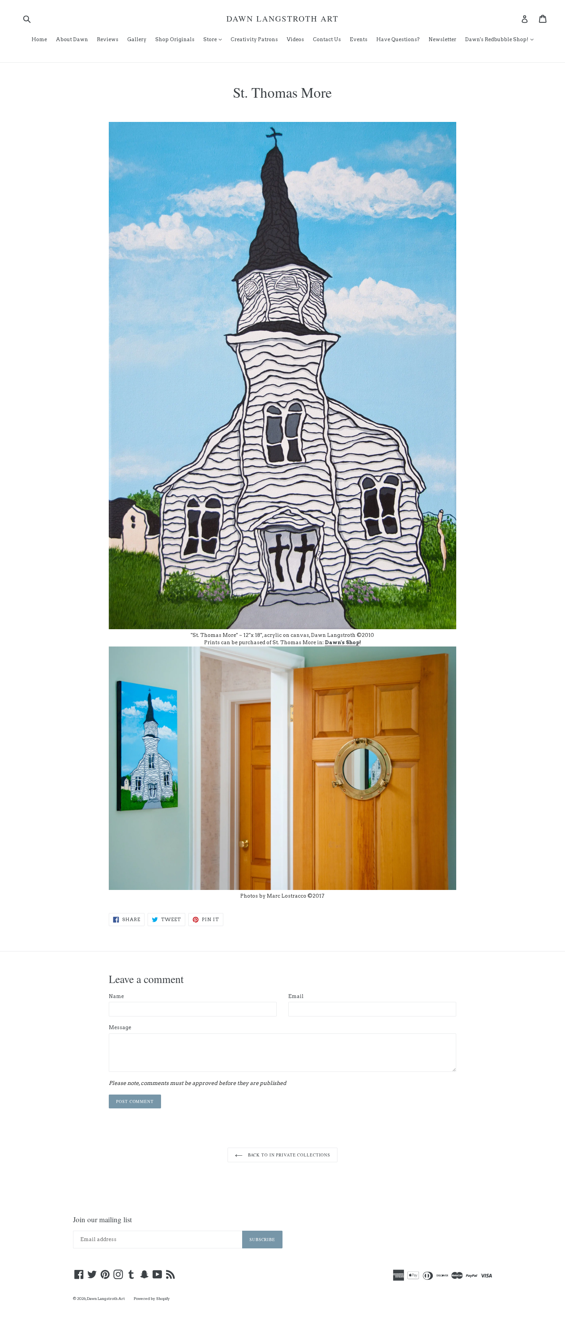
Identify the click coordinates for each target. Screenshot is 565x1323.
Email (296, 996)
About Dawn (72, 39)
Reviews (107, 39)
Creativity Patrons (254, 39)
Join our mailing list (102, 1219)
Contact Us (327, 39)
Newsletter (442, 39)
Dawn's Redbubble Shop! (501, 39)
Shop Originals (174, 39)
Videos (295, 39)
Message (120, 1027)
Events (358, 39)
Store (214, 39)
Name (116, 996)
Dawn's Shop (342, 642)
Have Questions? (398, 39)
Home (39, 39)
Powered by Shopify (152, 1298)
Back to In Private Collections (288, 1155)
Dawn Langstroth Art (282, 18)
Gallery (136, 39)
